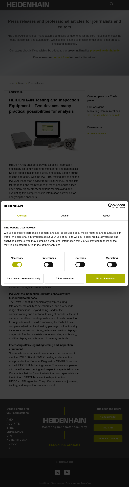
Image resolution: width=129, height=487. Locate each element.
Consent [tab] (22, 215)
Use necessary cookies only (23, 278)
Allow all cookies (105, 278)
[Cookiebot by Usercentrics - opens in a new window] (110, 205)
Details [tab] (64, 215)
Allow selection (65, 278)
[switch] (48, 264)
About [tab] (106, 215)
